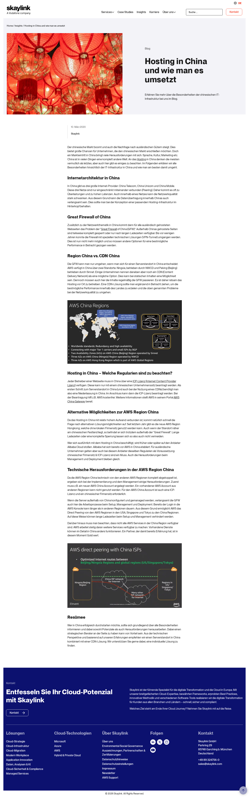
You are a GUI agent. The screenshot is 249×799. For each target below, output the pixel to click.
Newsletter (108, 773)
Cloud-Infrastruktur (17, 746)
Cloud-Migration (15, 750)
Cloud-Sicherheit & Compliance (24, 769)
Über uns (107, 741)
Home (10, 25)
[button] (243, 790)
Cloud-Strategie (15, 741)
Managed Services (17, 773)
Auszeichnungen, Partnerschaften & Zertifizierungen (123, 752)
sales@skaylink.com (210, 764)
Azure (57, 746)
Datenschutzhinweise (115, 759)
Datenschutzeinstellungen (117, 764)
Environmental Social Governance (122, 746)
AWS (57, 750)
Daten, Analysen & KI (18, 764)
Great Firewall (109, 229)
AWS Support (110, 777)
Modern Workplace (17, 755)
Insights (19, 25)
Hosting (141, 159)
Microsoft (60, 741)
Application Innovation (19, 759)
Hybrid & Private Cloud (67, 755)
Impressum (109, 768)
